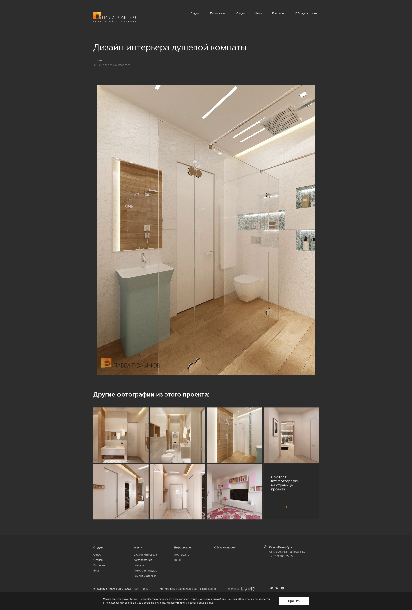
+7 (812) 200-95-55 (281, 556)
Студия (195, 13)
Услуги (240, 13)
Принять (294, 601)
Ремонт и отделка (145, 575)
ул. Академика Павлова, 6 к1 (287, 551)
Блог (96, 570)
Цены (258, 13)
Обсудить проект (307, 13)
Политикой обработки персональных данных (187, 602)
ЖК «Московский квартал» (112, 65)
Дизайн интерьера (145, 554)
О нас (97, 554)
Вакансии (99, 565)
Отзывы (98, 560)
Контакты (278, 13)
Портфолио (218, 13)
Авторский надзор (145, 570)
